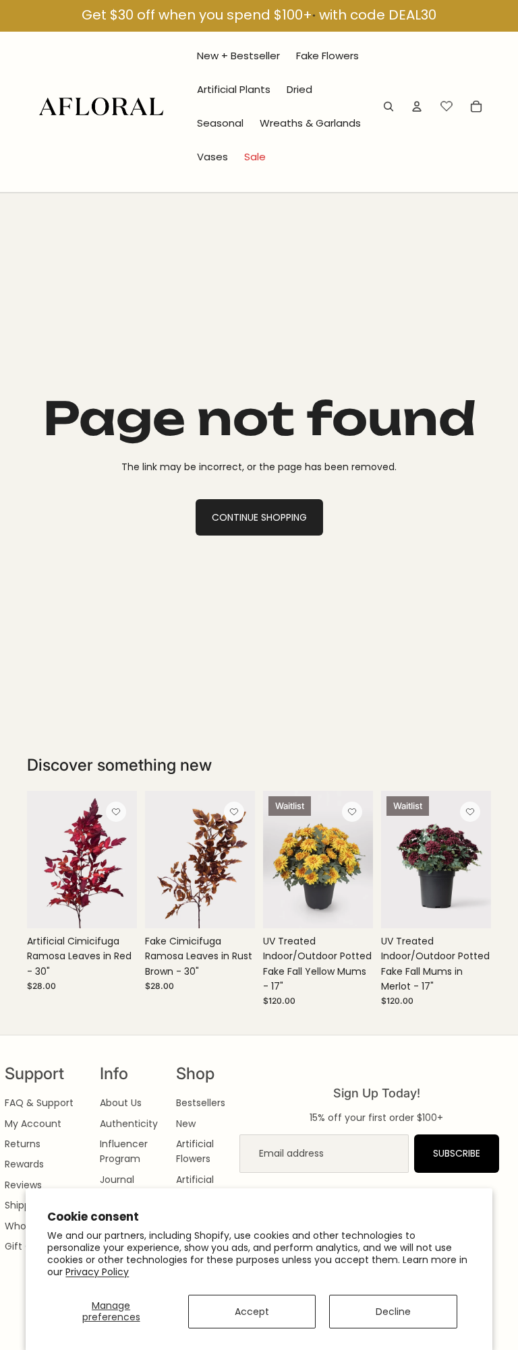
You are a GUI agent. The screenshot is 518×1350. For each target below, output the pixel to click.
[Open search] (388, 106)
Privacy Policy (97, 1272)
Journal (117, 1179)
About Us (121, 1103)
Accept (252, 1311)
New (186, 1123)
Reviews (23, 1185)
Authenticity (129, 1123)
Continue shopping (259, 517)
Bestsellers (200, 1103)
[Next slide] (126, 859)
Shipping (25, 1205)
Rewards (24, 1164)
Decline (393, 1311)
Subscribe (456, 1153)
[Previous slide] (37, 859)
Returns (22, 1144)
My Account (33, 1123)
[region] (259, 16)
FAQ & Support (39, 1103)
